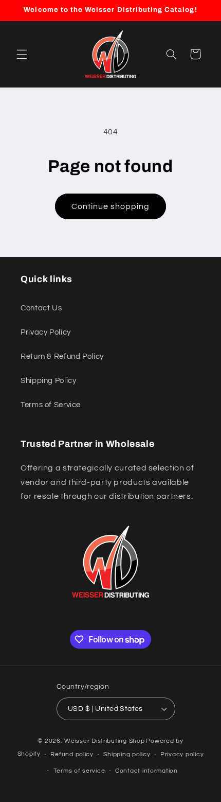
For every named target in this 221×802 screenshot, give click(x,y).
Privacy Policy (46, 332)
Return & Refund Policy (62, 356)
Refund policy (72, 754)
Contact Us (41, 308)
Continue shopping (110, 206)
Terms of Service (51, 405)
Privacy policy (182, 754)
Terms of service (79, 771)
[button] (21, 54)
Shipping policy (126, 754)
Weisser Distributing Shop (104, 741)
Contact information (146, 771)
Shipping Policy (48, 381)
